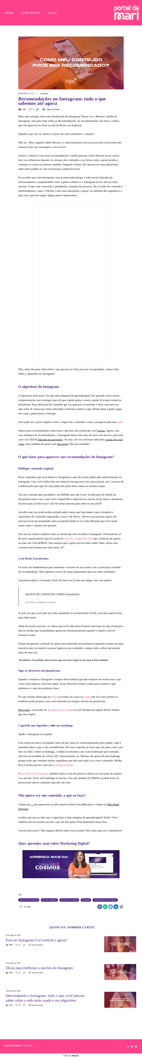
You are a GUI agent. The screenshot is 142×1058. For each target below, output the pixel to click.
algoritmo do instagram (29, 900)
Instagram (44, 94)
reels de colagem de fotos (78, 538)
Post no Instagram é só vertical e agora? (36, 940)
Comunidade (30, 12)
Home (9, 12)
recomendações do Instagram (105, 900)
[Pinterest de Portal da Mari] (132, 1047)
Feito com (71, 1056)
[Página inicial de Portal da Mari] (126, 12)
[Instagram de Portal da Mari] (128, 1047)
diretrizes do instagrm (69, 900)
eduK (87, 696)
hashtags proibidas (63, 764)
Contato (27, 1046)
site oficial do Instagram (35, 773)
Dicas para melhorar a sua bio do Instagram (39, 968)
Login (52, 12)
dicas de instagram (49, 900)
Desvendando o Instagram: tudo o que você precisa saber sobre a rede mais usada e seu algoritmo (45, 997)
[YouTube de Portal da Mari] (136, 1047)
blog (53, 696)
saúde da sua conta (60, 709)
